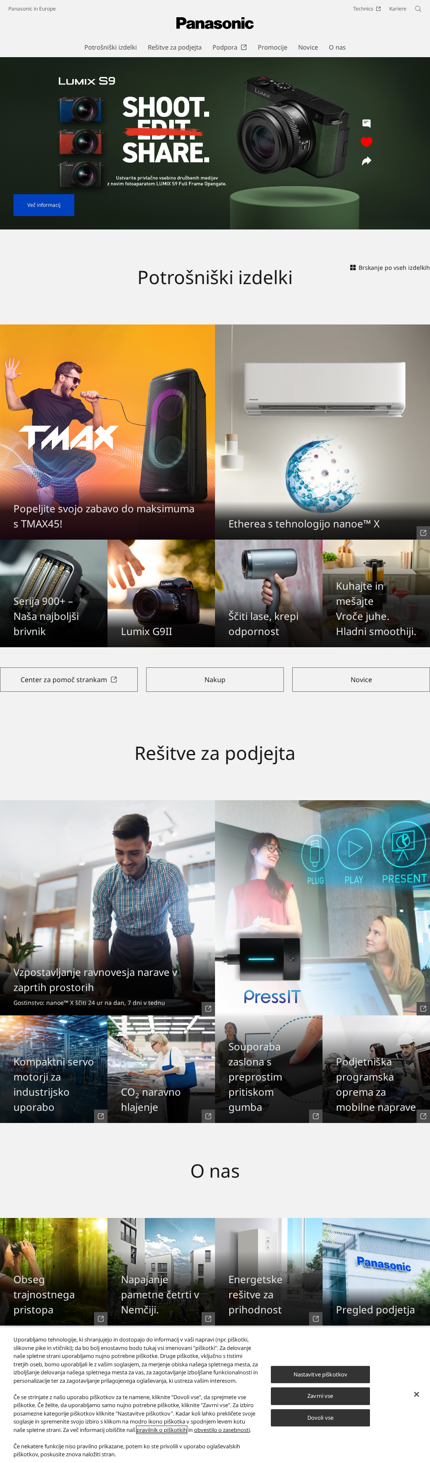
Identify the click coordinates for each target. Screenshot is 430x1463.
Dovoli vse (320, 1417)
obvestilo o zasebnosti (222, 1430)
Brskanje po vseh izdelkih (394, 268)
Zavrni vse (320, 1396)
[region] (215, 1395)
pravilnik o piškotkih (161, 1430)
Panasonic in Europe (32, 8)
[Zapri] (416, 1394)
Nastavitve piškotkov (321, 1374)
